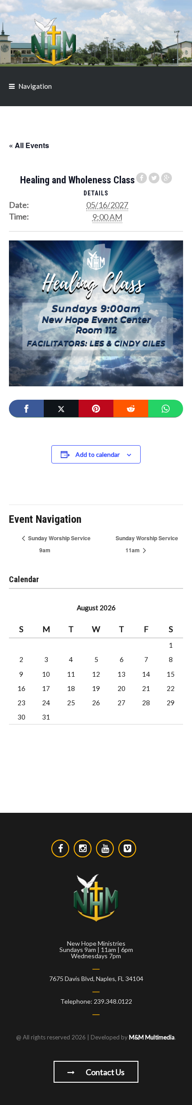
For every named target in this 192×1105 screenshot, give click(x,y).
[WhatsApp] (165, 409)
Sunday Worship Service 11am (147, 544)
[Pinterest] (96, 409)
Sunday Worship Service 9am (59, 544)
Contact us (104, 1072)
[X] (61, 409)
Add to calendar (97, 454)
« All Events (29, 145)
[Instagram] (83, 848)
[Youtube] (105, 848)
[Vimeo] (127, 848)
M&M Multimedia (152, 1037)
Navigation (35, 86)
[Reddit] (130, 409)
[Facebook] (26, 409)
